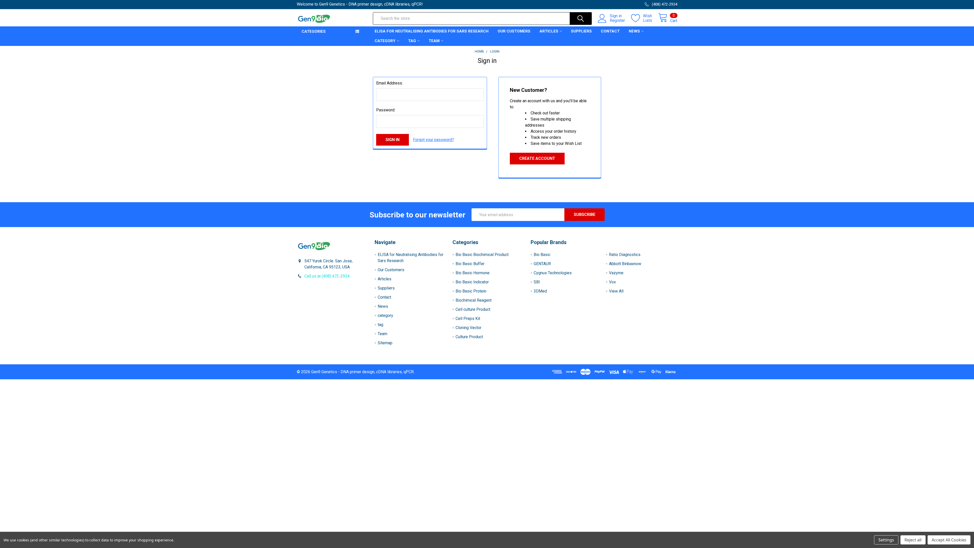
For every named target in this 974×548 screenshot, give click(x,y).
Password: (385, 110)
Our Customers (514, 31)
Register (617, 20)
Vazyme (616, 272)
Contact (610, 31)
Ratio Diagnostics (624, 254)
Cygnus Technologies (553, 272)
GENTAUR (542, 263)
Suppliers (581, 31)
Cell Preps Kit (468, 318)
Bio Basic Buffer (470, 263)
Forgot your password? (433, 139)
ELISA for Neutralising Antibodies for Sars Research (432, 31)
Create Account (537, 158)
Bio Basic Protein (471, 291)
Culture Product (469, 336)
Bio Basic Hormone (473, 272)
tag (412, 41)
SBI (537, 282)
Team (434, 41)
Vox (612, 282)
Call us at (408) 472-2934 (327, 276)
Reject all (913, 540)
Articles (549, 31)
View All (616, 291)
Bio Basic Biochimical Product (482, 254)
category (385, 41)
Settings (886, 540)
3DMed (540, 291)
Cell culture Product (473, 309)
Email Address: (389, 83)
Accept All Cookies (949, 540)
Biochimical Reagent (474, 300)
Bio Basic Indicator (472, 282)
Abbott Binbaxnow (625, 263)
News (634, 31)
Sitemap (385, 342)
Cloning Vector (468, 327)
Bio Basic (542, 254)
